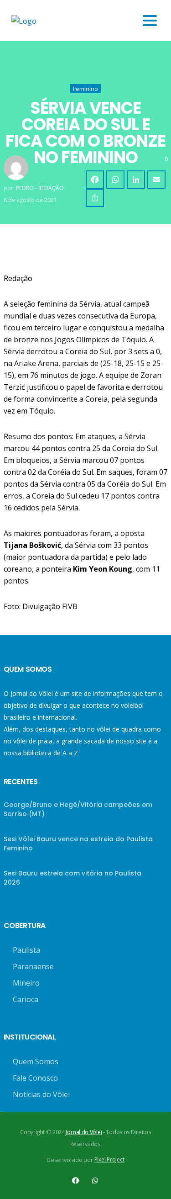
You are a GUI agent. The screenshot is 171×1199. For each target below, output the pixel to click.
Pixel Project (109, 1159)
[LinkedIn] (136, 179)
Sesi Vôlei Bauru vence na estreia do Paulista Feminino (78, 843)
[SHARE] (95, 198)
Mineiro (26, 983)
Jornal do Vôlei (84, 1132)
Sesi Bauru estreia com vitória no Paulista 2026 (72, 878)
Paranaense (33, 966)
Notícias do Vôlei (41, 1094)
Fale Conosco (35, 1078)
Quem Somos (35, 1061)
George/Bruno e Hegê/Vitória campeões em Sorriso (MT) (78, 809)
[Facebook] (95, 179)
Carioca (25, 999)
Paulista (26, 950)
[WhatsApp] (115, 179)
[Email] (156, 179)
